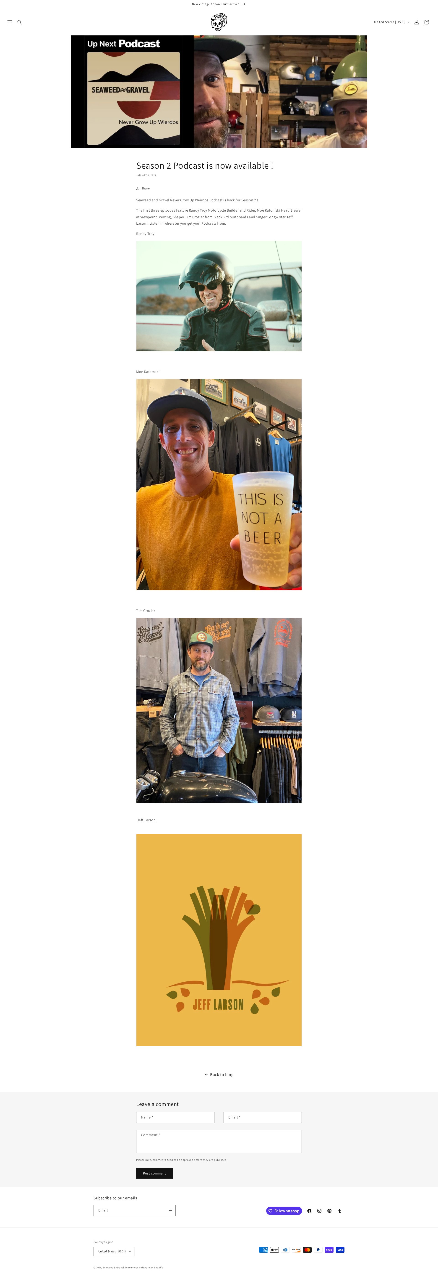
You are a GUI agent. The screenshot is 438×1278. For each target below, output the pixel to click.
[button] (10, 22)
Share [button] (145, 188)
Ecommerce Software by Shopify (144, 1267)
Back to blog (221, 1074)
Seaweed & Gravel (113, 1267)
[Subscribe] (170, 1210)
